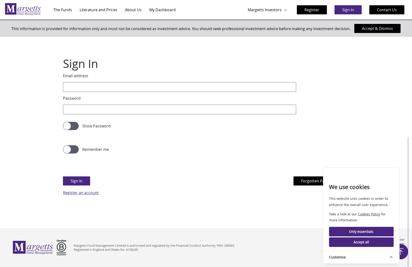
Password (72, 98)
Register (311, 9)
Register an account (81, 192)
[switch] (66, 125)
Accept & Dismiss (377, 28)
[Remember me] (71, 149)
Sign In (348, 9)
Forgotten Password (319, 181)
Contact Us (387, 9)
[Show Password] (71, 126)
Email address (75, 75)
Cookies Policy (369, 214)
